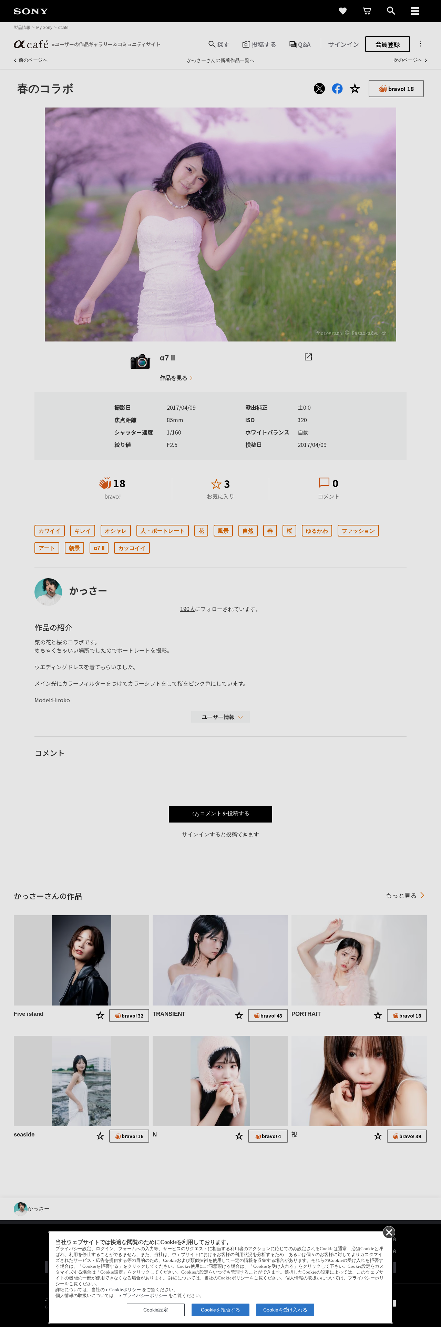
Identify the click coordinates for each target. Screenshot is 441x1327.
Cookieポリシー (125, 1289)
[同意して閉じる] (388, 1232)
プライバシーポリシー (145, 1295)
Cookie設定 (155, 1310)
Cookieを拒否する (220, 1310)
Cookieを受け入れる (285, 1310)
